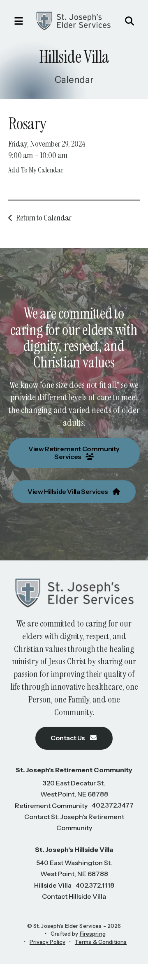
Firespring (93, 933)
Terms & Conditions (101, 942)
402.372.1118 (95, 885)
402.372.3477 (113, 805)
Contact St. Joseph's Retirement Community (74, 822)
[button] (14, 21)
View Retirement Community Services (74, 453)
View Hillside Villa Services (68, 491)
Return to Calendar (44, 217)
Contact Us (68, 738)
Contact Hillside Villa (74, 896)
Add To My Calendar (35, 169)
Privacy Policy (47, 942)
